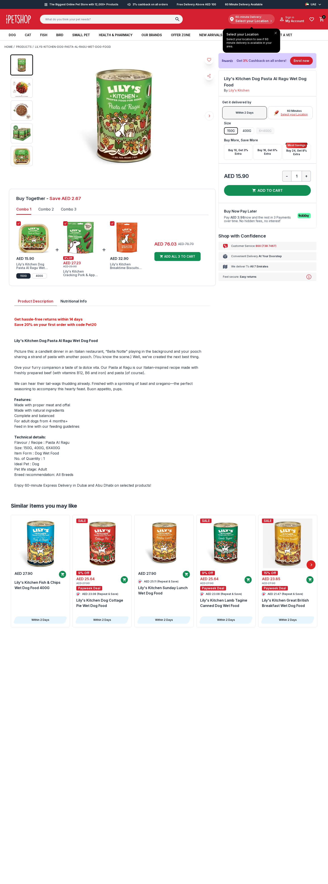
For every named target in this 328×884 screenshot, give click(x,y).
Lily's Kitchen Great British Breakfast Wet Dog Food (285, 603)
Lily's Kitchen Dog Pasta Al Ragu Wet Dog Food (30, 266)
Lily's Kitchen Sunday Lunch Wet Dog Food (163, 590)
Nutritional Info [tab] (73, 301)
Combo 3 (68, 209)
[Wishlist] (311, 19)
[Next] (311, 564)
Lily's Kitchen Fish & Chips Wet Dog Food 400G (37, 585)
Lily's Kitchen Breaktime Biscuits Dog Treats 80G (124, 266)
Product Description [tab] (35, 301)
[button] (267, 60)
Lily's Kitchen (239, 90)
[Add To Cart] (62, 574)
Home (8, 46)
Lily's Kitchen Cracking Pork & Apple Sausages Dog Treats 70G (80, 273)
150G (23, 275)
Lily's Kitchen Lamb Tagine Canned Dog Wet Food (223, 603)
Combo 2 (46, 209)
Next (209, 115)
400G (39, 275)
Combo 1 (23, 209)
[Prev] (16, 564)
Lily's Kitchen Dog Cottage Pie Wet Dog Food (99, 603)
